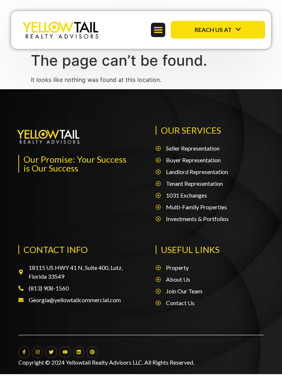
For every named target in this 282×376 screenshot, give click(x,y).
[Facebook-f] (24, 352)
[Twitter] (51, 352)
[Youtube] (65, 352)
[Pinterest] (92, 352)
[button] (158, 30)
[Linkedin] (78, 352)
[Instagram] (37, 352)
